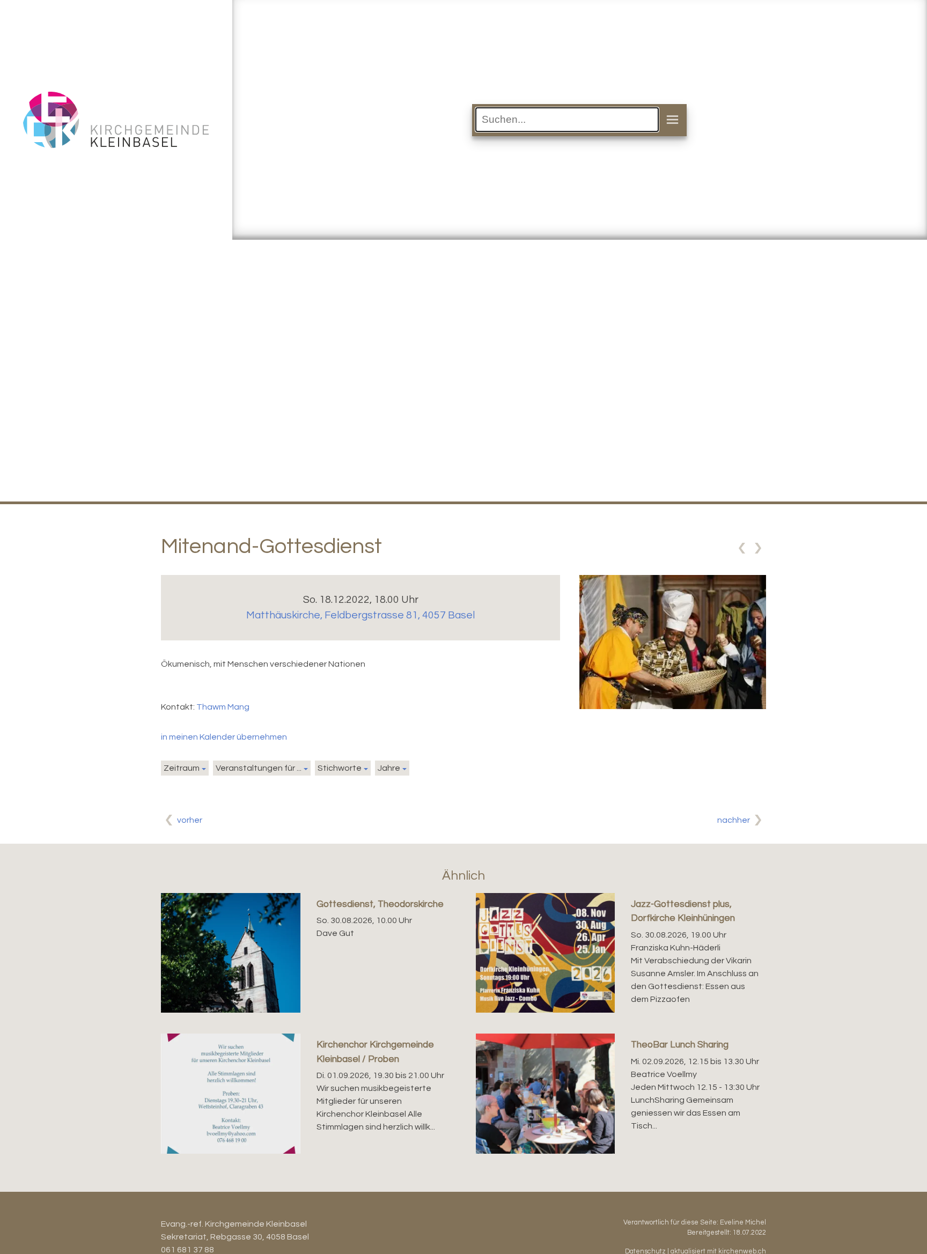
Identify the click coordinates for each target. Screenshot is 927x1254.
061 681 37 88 (187, 1249)
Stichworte (340, 768)
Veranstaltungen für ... (258, 768)
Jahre (389, 768)
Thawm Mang (222, 707)
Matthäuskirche (360, 615)
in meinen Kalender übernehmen (224, 737)
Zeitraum (182, 768)
